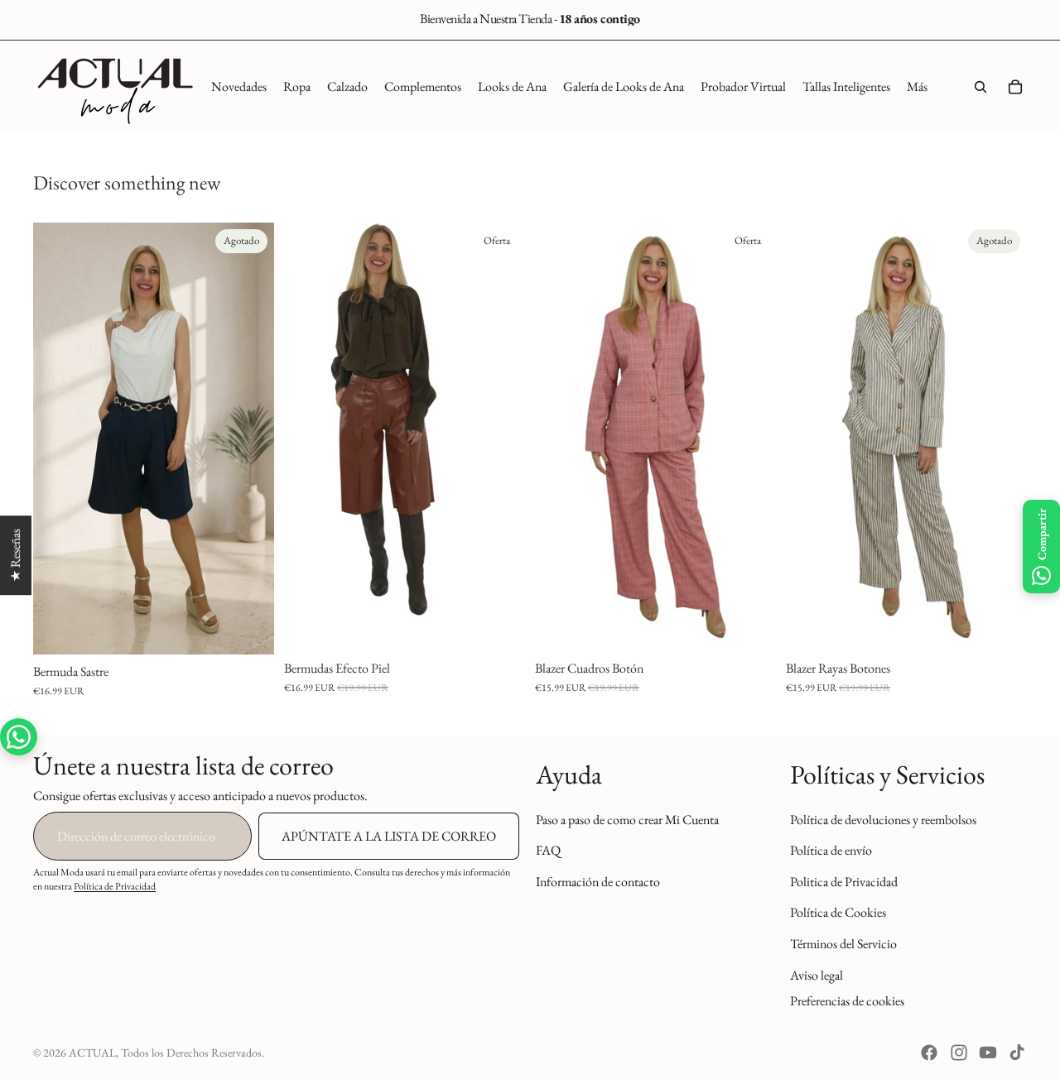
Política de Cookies (838, 912)
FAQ (548, 850)
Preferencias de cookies (847, 1000)
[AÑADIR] (750, 625)
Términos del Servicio (843, 943)
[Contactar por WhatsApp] (18, 736)
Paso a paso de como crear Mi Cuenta (627, 818)
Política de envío (831, 850)
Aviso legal (816, 974)
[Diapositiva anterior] (58, 438)
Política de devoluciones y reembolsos (883, 818)
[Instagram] (959, 1052)
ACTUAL (92, 1052)
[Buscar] (980, 87)
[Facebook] (929, 1052)
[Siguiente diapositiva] (249, 438)
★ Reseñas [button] (15, 555)
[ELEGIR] (499, 625)
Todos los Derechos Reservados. (192, 1052)
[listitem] (917, 87)
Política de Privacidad (115, 886)
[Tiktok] (1017, 1052)
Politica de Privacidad (844, 881)
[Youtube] (988, 1052)
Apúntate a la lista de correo (389, 836)
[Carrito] (1015, 87)
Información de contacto (598, 881)
